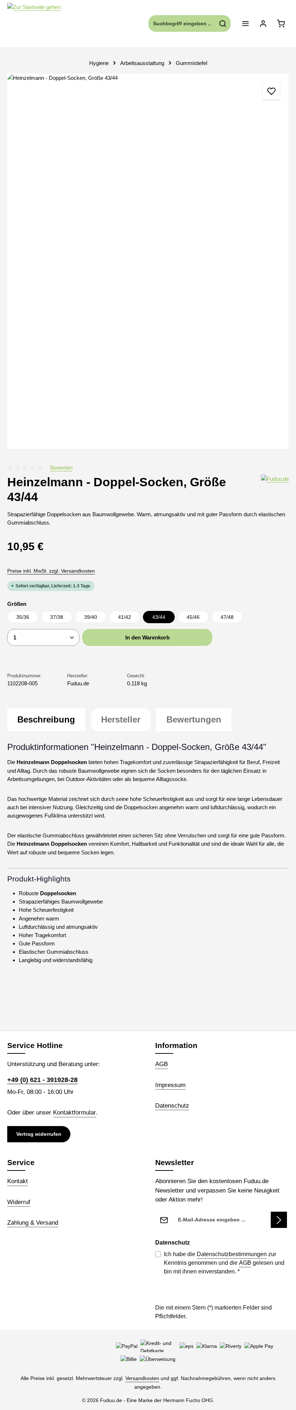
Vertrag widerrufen (38, 1134)
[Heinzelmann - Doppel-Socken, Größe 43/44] (147, 261)
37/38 (56, 617)
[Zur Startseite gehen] (34, 24)
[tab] (46, 719)
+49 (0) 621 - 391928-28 (42, 1079)
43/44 (158, 617)
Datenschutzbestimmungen (232, 1254)
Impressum (170, 1085)
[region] (148, 261)
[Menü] (245, 24)
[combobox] (182, 23)
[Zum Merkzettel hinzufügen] (271, 90)
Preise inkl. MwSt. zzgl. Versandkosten (51, 571)
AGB (161, 1064)
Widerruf (18, 1202)
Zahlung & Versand (32, 1222)
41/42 (124, 617)
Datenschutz (172, 1105)
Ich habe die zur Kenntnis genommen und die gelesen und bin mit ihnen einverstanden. (224, 1263)
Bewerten (61, 468)
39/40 (90, 617)
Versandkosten (142, 1378)
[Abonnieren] (279, 1220)
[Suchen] (223, 23)
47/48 (227, 617)
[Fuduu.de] (275, 489)
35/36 (22, 617)
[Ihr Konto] (263, 24)
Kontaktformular (74, 1112)
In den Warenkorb (147, 637)
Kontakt (17, 1181)
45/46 (193, 617)
